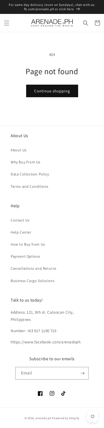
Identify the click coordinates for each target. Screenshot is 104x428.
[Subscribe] (82, 373)
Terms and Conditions (30, 186)
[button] (7, 23)
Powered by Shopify (65, 418)
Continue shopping (52, 90)
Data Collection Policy (30, 174)
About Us (19, 150)
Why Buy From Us (26, 162)
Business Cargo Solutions (32, 280)
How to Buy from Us (28, 244)
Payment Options (25, 256)
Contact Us (20, 220)
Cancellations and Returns (34, 268)
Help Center (21, 232)
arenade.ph (43, 418)
